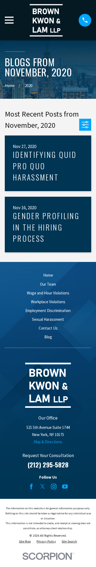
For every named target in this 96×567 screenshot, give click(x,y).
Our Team (48, 284)
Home (48, 275)
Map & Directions (48, 441)
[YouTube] (65, 486)
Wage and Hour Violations (48, 292)
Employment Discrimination (48, 310)
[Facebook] (31, 486)
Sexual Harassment (48, 319)
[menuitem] (25, 542)
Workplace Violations (48, 301)
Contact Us (48, 328)
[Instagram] (54, 486)
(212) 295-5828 (48, 464)
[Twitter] (42, 486)
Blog (48, 336)
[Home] (46, 20)
